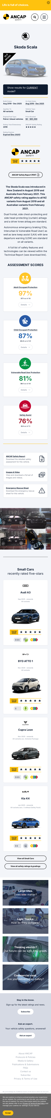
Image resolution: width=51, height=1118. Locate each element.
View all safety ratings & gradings (25, 866)
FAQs (25, 1067)
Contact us (25, 1071)
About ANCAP (25, 1053)
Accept (8, 1113)
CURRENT (32, 87)
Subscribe (25, 1075)
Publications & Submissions (25, 1064)
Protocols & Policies (25, 1057)
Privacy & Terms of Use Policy (34, 1103)
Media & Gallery (25, 1060)
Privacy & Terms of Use (25, 1078)
